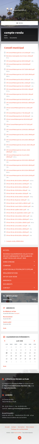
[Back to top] (19, 438)
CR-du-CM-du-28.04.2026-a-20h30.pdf (17, 232)
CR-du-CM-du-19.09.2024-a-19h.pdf (17, 190)
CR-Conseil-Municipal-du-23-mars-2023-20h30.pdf (18, 151)
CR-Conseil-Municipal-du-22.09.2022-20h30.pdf (20, 129)
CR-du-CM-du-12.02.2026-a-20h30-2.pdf (18, 222)
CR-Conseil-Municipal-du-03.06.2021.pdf (18, 99)
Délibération (20, 241)
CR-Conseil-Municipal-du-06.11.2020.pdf (18, 83)
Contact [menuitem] (6, 288)
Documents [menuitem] (7, 284)
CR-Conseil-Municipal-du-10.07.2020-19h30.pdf (20, 74)
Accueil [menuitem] (6, 250)
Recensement (7, 317)
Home (6, 38)
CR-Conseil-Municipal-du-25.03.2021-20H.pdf (19, 94)
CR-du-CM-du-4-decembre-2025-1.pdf (18, 216)
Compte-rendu (10, 241)
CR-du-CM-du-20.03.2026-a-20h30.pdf (17, 229)
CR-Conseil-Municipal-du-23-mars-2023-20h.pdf (20, 145)
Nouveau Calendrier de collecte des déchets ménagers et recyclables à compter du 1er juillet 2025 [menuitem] (18, 256)
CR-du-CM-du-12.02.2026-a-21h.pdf (17, 226)
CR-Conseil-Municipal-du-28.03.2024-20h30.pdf (20, 170)
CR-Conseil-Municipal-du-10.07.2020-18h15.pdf (20, 69)
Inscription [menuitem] (21, 427)
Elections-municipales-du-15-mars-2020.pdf (19, 56)
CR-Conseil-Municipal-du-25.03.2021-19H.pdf (19, 89)
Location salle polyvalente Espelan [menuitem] (18, 269)
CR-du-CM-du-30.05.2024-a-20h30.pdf (17, 187)
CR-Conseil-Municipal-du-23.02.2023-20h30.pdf (20, 140)
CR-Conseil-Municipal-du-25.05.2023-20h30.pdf (20, 160)
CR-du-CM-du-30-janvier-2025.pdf (16, 200)
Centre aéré (7, 322)
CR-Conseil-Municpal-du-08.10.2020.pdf (18, 79)
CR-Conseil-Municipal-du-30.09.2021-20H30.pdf (20, 103)
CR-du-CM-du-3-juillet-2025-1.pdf (16, 209)
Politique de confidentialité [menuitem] (19, 429)
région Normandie (9, 388)
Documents (13, 38)
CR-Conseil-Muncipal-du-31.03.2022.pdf (18, 116)
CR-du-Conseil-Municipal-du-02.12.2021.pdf (19, 108)
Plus (4, 328)
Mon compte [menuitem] (30, 427)
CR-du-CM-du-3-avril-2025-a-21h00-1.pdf (18, 206)
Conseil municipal (14, 47)
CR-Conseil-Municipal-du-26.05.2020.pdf (18, 61)
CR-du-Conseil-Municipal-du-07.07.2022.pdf (19, 124)
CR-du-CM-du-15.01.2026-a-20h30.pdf (17, 219)
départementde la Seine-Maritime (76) (17, 386)
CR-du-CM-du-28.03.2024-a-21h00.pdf (17, 184)
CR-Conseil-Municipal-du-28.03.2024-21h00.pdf (20, 175)
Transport (16, 313)
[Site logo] (19, 17)
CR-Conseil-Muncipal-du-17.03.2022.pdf (18, 113)
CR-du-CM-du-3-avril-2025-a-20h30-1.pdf (18, 203)
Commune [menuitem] (7, 266)
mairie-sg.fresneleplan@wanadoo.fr (19, 408)
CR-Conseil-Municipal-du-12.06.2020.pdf (18, 64)
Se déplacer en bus (9, 311)
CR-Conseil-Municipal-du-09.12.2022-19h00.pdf (20, 134)
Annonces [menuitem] (7, 280)
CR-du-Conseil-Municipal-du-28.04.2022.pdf (19, 119)
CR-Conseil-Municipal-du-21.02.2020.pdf (18, 53)
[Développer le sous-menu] (34, 261)
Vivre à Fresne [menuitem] (9, 262)
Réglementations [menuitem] (10, 273)
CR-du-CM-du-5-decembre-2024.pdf (17, 193)
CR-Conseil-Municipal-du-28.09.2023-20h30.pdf (20, 165)
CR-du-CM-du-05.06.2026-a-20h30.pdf (17, 235)
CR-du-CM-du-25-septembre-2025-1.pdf (18, 213)
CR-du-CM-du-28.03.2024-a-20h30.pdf (17, 180)
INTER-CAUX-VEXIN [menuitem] (10, 277)
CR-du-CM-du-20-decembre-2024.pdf (17, 197)
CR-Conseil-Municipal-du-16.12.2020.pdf (18, 86)
